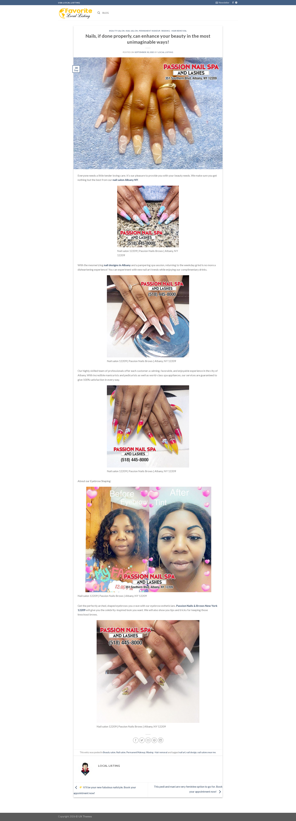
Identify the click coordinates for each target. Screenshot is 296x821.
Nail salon (132, 31)
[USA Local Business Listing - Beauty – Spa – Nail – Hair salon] (75, 12)
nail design (191, 752)
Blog (105, 12)
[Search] (98, 13)
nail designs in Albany (117, 265)
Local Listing (165, 52)
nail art (182, 752)
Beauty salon (117, 31)
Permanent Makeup (149, 31)
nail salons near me (207, 752)
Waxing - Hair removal (174, 31)
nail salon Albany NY (125, 179)
